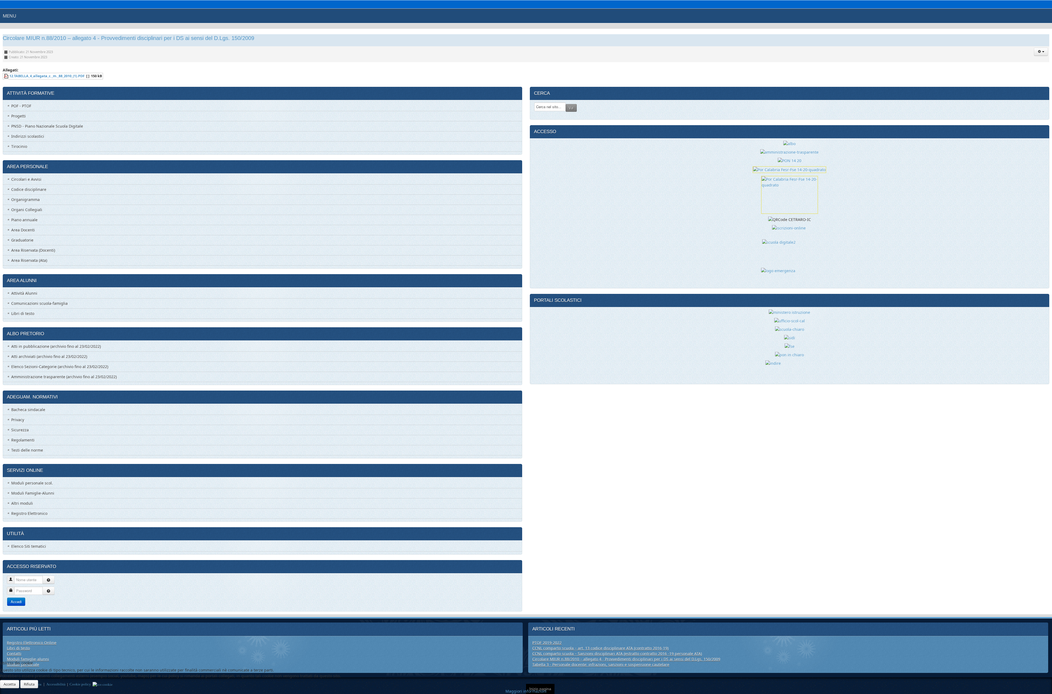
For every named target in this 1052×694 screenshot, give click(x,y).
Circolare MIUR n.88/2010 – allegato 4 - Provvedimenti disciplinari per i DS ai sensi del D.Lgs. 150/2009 (128, 38)
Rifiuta (29, 684)
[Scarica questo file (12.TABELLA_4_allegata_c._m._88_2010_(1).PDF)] (6, 76)
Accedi (16, 601)
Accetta (10, 684)
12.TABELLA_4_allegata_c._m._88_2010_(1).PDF (47, 76)
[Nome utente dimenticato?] (48, 580)
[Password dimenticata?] (48, 591)
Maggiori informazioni (526, 691)
